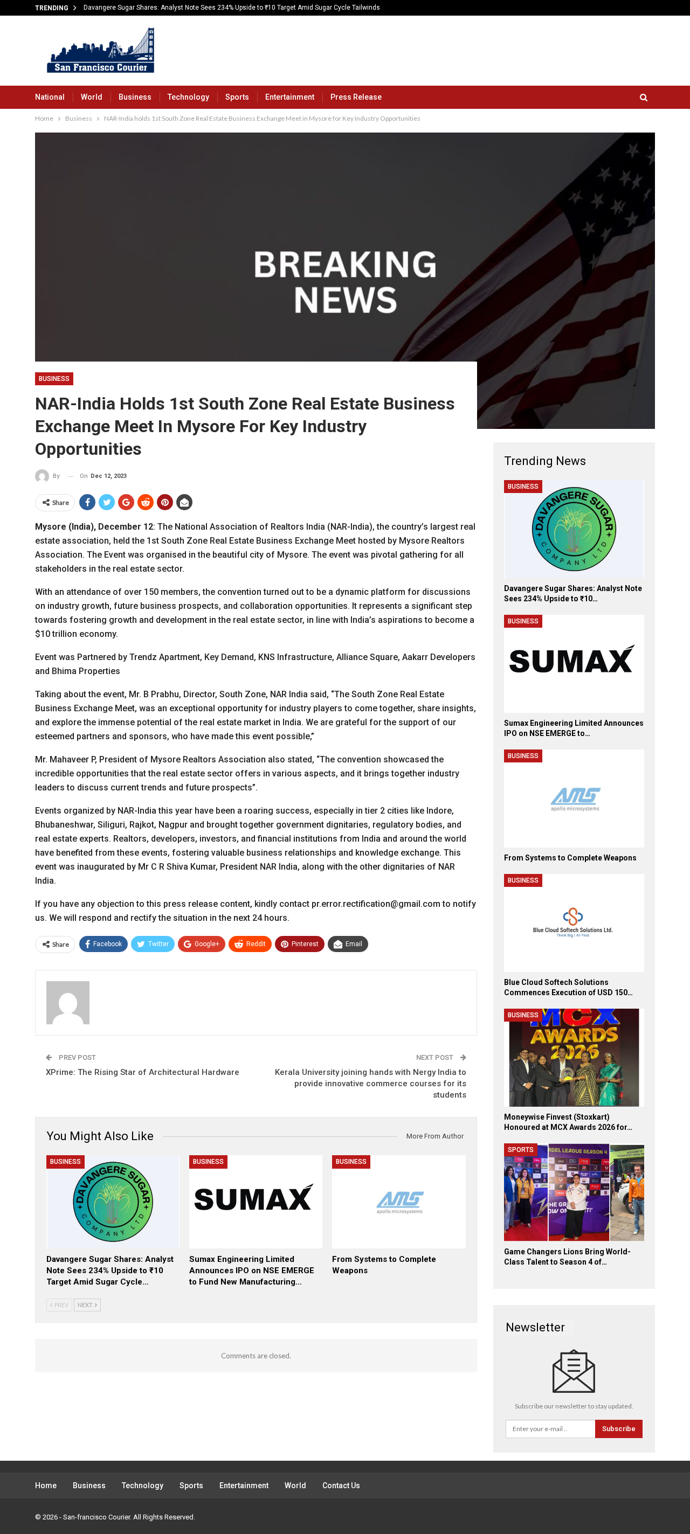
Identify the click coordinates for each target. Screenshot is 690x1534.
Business (135, 97)
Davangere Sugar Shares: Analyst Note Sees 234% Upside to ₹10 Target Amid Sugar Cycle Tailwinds (232, 7)
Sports (237, 97)
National (50, 97)
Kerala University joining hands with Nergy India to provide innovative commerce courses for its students (370, 1083)
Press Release (356, 97)
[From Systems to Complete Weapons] (398, 1201)
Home (46, 1485)
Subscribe (619, 1429)
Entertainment (289, 97)
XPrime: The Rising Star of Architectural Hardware (142, 1072)
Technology (188, 97)
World (91, 97)
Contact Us (341, 1485)
